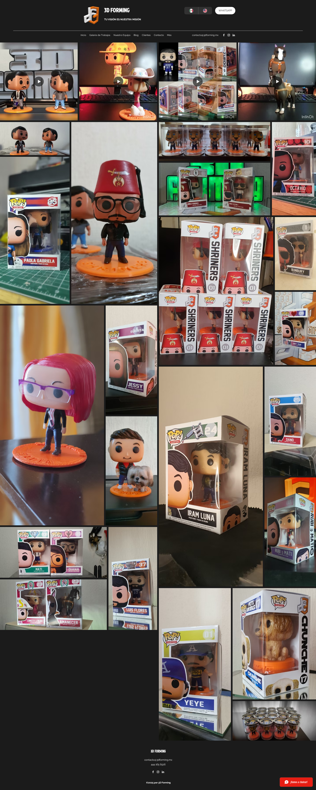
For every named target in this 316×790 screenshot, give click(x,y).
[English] (205, 10)
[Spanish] (191, 10)
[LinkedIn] (233, 35)
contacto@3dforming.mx (205, 35)
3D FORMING (117, 10)
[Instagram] (228, 35)
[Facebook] (223, 35)
